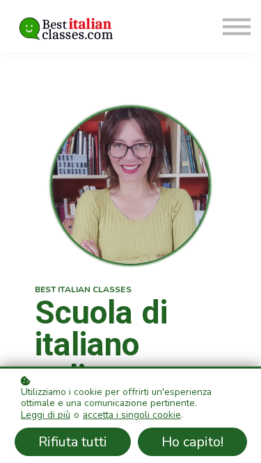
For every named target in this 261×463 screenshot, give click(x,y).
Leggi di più (45, 415)
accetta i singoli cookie (132, 415)
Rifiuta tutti (72, 441)
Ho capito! (192, 441)
